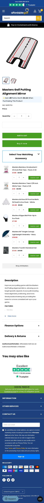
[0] (39, 11)
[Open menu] (3, 11)
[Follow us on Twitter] (8, 480)
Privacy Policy (20, 448)
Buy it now (22, 143)
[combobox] (20, 18)
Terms (10, 448)
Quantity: (6, 116)
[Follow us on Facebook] (4, 480)
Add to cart (22, 135)
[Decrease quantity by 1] (14, 116)
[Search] (38, 18)
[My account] (35, 11)
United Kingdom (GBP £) (11, 492)
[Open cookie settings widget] (40, 499)
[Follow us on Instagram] (13, 480)
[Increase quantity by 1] (28, 116)
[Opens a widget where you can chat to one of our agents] (10, 499)
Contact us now (10, 391)
